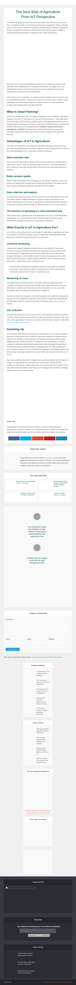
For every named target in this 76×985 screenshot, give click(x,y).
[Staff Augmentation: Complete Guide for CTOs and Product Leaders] (30, 730)
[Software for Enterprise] (38, 2)
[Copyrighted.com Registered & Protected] (17, 982)
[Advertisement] (38, 586)
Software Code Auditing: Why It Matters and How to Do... (42, 751)
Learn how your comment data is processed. (46, 657)
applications (42, 100)
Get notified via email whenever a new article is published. (39, 926)
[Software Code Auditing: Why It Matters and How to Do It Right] (30, 750)
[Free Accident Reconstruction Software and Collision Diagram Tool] (30, 739)
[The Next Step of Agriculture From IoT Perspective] (30, 682)
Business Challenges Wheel (64, 982)
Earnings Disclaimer (49, 982)
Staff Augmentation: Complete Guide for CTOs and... (42, 731)
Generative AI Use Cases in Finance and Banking (42, 691)
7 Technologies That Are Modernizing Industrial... (42, 673)
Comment (9, 619)
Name (8, 639)
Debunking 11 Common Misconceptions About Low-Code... (42, 701)
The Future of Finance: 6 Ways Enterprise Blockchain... (41, 711)
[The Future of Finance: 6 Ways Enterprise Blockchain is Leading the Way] (30, 710)
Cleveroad (49, 458)
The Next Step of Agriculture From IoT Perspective (42, 682)
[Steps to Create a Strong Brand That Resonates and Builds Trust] (30, 760)
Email (29, 639)
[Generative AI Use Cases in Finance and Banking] (30, 691)
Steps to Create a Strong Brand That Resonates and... (42, 760)
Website (51, 639)
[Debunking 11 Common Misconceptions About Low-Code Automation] (30, 699)
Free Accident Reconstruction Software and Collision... (41, 740)
